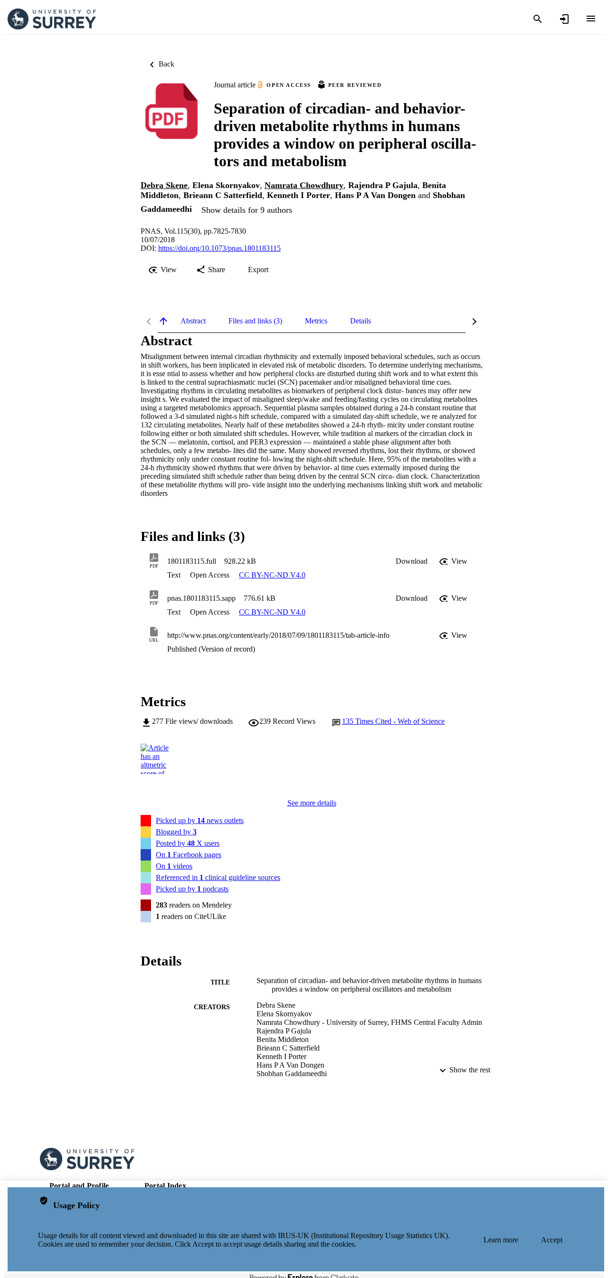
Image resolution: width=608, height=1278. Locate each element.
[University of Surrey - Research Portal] (52, 19)
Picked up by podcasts (192, 889)
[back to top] (163, 321)
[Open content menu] (590, 18)
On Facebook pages (188, 855)
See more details (311, 803)
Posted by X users (187, 843)
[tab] (193, 321)
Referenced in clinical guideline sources (218, 877)
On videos (174, 866)
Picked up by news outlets (200, 820)
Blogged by (176, 832)
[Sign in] (564, 18)
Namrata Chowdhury (304, 185)
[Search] (537, 18)
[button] (411, 561)
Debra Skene (164, 185)
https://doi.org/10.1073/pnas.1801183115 (219, 248)
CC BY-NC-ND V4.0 (272, 575)
